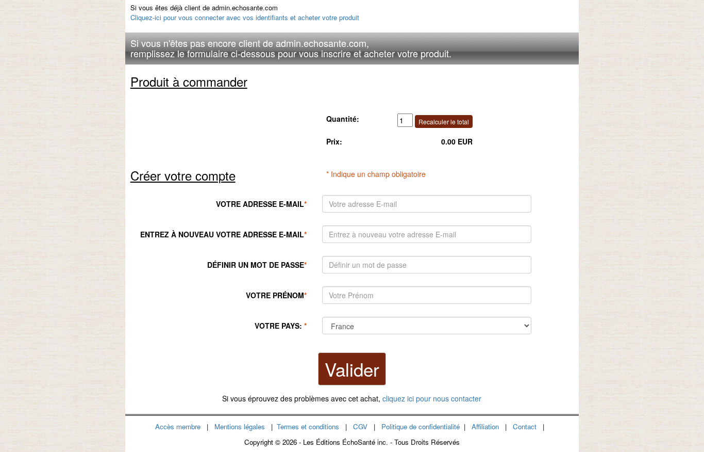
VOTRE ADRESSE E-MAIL (261, 204)
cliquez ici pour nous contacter (431, 398)
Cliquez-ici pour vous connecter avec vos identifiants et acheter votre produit (244, 17)
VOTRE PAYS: (281, 325)
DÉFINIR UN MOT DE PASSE (257, 265)
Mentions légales (239, 426)
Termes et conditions (308, 426)
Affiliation (485, 426)
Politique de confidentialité (420, 426)
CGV (360, 426)
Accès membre (177, 426)
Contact (525, 426)
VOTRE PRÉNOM (276, 295)
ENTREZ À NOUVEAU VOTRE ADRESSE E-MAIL (223, 234)
